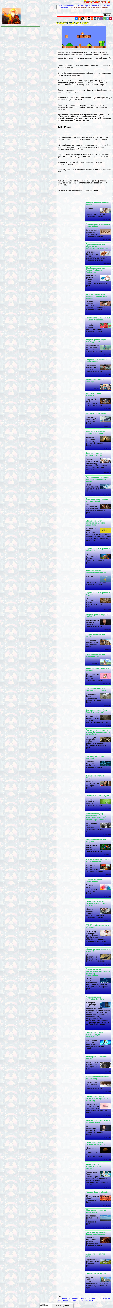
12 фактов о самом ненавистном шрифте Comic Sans (95, 523)
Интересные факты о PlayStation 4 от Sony (95, 998)
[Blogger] (86, 18)
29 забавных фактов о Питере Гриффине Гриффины (95, 270)
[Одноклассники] (79, 18)
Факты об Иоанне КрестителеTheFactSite (96, 572)
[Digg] (89, 18)
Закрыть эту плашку (62, 1306)
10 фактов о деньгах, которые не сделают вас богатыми (96, 903)
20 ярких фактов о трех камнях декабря (96, 341)
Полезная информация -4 (82, 1300)
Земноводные (84, 6)
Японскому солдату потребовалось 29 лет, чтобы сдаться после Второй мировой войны (96, 817)
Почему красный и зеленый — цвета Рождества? (98, 319)
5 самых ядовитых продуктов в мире (94, 454)
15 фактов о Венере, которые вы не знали (95, 1143)
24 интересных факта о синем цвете (96, 1211)
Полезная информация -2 (91, 1298)
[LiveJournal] (95, 18)
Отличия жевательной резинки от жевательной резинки (96, 296)
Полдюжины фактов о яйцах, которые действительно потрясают (97, 246)
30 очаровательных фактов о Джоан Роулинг (98, 1121)
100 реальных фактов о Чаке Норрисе (96, 361)
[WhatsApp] (104, 18)
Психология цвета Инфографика (94, 880)
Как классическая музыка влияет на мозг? (97, 500)
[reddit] (92, 18)
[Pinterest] (110, 18)
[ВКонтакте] (76, 18)
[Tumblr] (98, 18)
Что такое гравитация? (96, 413)
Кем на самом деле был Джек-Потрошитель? (96, 711)
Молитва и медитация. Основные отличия (95, 432)
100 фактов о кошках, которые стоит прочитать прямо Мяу (97, 1099)
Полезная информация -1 (68, 1298)
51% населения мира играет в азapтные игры (98, 860)
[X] (82, 18)
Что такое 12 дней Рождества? (93, 394)
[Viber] (101, 18)
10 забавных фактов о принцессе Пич (95, 655)
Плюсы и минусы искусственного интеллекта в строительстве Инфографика (98, 972)
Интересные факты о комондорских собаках (96, 689)
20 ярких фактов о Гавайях (97, 1192)
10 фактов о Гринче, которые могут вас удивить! (94, 1035)
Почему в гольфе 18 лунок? (98, 796)
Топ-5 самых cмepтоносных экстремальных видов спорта (98, 479)
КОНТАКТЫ (97, 6)
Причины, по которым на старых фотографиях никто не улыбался (98, 732)
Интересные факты (98, 1)
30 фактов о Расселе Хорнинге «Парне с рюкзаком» (95, 1166)
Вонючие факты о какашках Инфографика (98, 225)
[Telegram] (107, 18)
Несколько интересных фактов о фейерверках (96, 1233)
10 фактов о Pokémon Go (97, 1274)
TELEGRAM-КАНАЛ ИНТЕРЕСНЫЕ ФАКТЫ (89, 8)
